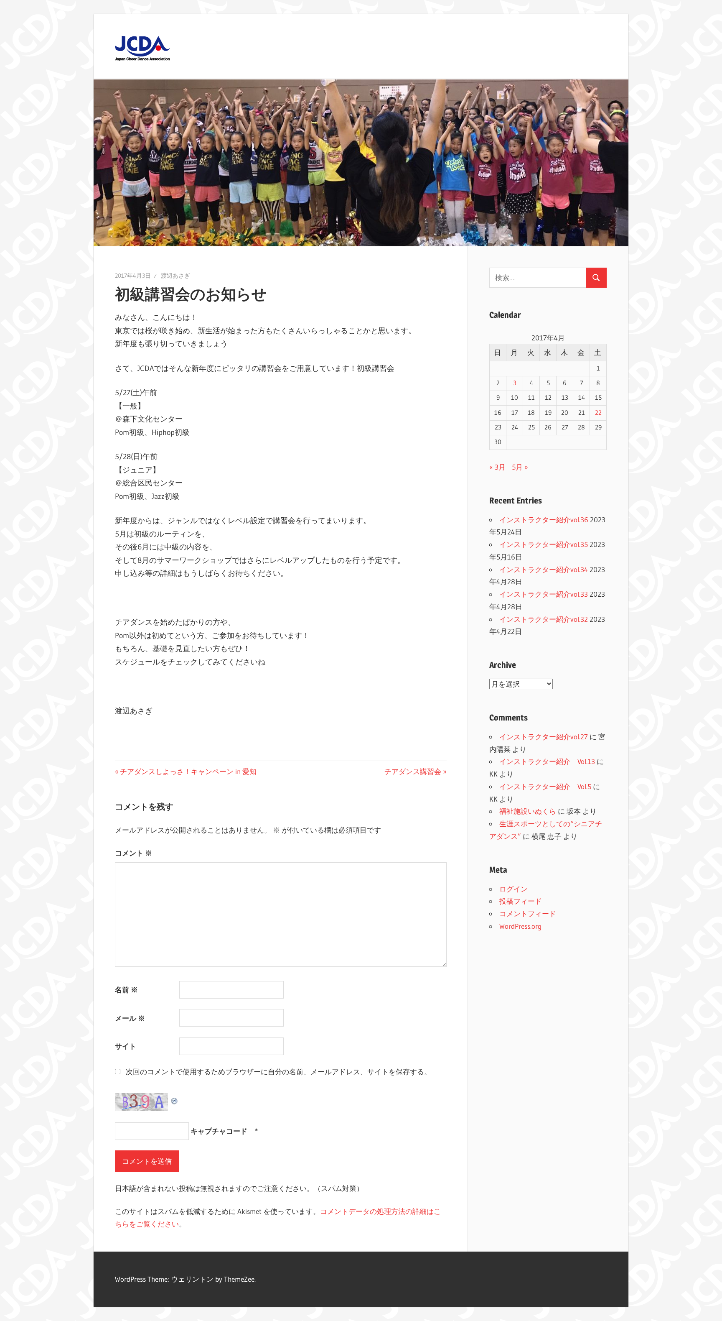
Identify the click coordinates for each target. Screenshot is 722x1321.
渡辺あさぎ (175, 275)
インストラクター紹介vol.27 (543, 736)
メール (130, 1018)
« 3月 (497, 466)
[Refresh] (174, 1099)
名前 (126, 989)
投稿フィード (520, 901)
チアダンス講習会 (412, 771)
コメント (133, 852)
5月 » (520, 466)
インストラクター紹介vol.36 (543, 519)
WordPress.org (520, 926)
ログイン (513, 888)
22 (598, 412)
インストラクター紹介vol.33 (543, 594)
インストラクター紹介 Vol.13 (547, 761)
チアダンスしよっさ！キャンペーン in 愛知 (188, 771)
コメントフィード (527, 913)
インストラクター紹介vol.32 (543, 619)
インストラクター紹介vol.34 (543, 569)
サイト (125, 1046)
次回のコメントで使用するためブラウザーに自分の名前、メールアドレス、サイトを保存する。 (278, 1071)
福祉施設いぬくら (527, 811)
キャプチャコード (219, 1131)
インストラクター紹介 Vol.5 (545, 786)
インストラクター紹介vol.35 (543, 544)
